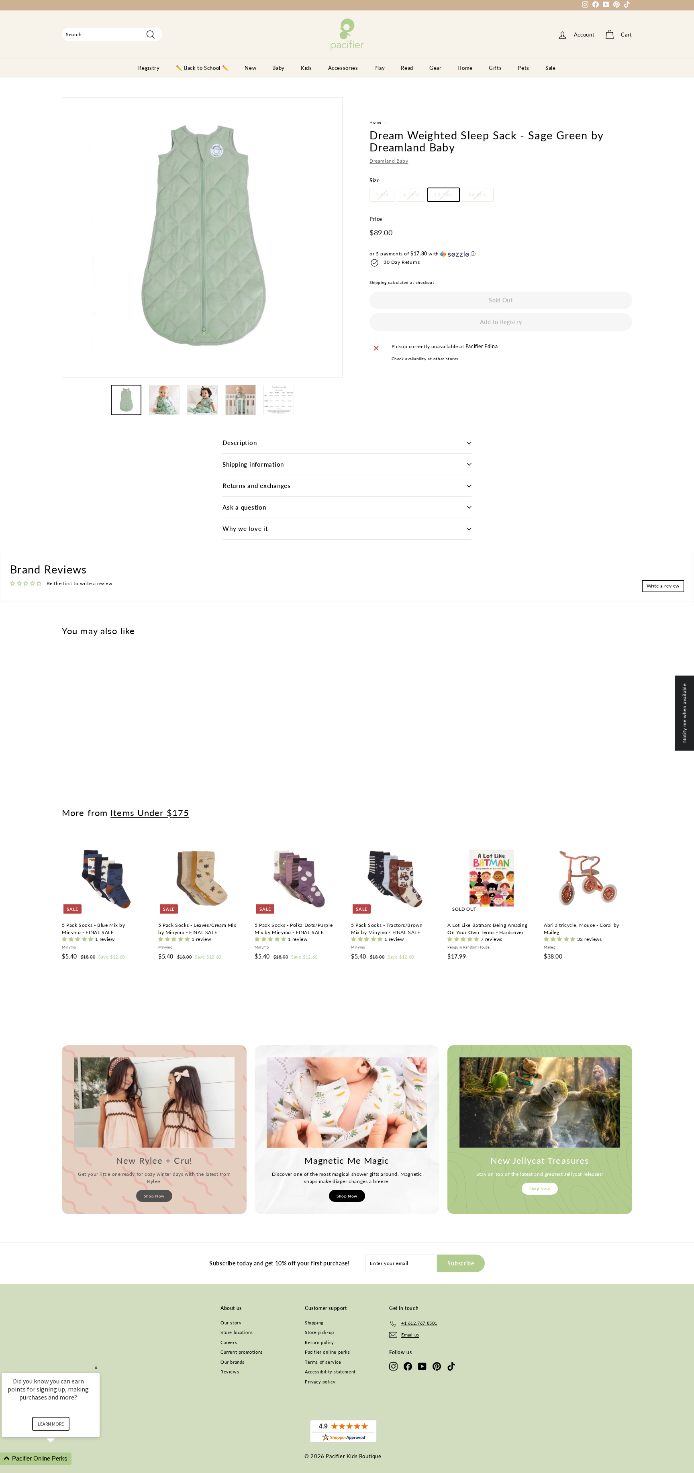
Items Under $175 (149, 812)
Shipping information (253, 464)
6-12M (411, 195)
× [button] (96, 1367)
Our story (230, 1322)
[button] (500, 254)
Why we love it (245, 528)
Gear (435, 68)
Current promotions (241, 1352)
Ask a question (244, 507)
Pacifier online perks (327, 1352)
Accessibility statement (330, 1371)
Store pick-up (319, 1332)
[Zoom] (202, 237)
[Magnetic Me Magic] (347, 1102)
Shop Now (154, 1195)
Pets (523, 68)
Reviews (229, 1371)
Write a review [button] (663, 586)
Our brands (232, 1362)
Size (374, 180)
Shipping (378, 282)
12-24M (443, 195)
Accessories (343, 68)
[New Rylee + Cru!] (154, 1102)
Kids (306, 68)
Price (375, 219)
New (250, 68)
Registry (148, 68)
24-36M (477, 195)
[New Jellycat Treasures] (539, 1102)
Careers (228, 1342)
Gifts (495, 68)
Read (407, 68)
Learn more (51, 1424)
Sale (550, 68)
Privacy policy (320, 1381)
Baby (278, 68)
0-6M (382, 195)
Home (465, 68)
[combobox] (112, 34)
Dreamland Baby (388, 161)
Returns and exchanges (256, 485)
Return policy (319, 1342)
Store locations (236, 1332)
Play (379, 68)
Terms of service (323, 1362)
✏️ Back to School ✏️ (202, 68)
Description (239, 442)
